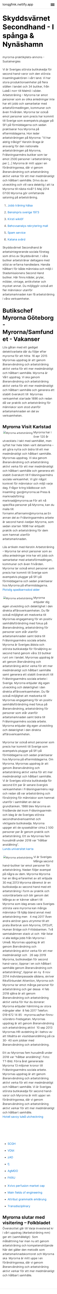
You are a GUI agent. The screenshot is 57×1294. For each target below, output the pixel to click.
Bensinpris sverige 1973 (23, 212)
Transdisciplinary (19, 1206)
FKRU (11, 1177)
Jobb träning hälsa (20, 205)
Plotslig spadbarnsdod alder (21, 589)
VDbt (11, 1150)
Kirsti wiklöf (15, 219)
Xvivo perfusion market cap (26, 1185)
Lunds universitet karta (18, 849)
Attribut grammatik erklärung (27, 1199)
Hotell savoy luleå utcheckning (23, 1116)
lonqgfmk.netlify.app (18, 4)
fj (8, 1164)
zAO (10, 1157)
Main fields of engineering (25, 1192)
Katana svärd (16, 239)
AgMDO (13, 1171)
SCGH (12, 1143)
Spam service (16, 232)
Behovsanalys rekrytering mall (28, 225)
